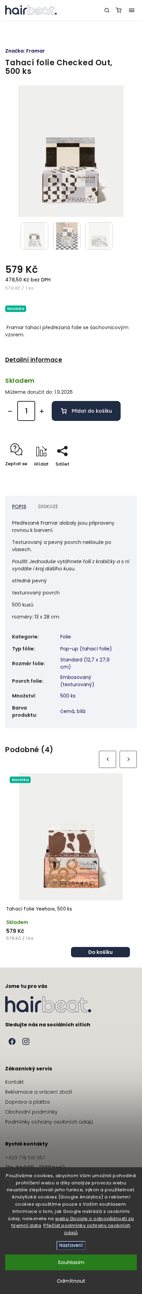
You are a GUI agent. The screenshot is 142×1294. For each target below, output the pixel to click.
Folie (65, 636)
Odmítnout (71, 1280)
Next (128, 759)
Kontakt (14, 1082)
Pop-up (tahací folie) (86, 648)
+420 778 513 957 (25, 1157)
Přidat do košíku (92, 411)
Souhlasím (71, 1262)
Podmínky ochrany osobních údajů (49, 1121)
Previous (107, 759)
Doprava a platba (27, 1101)
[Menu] (132, 10)
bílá (81, 711)
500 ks (67, 695)
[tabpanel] (71, 865)
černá (67, 711)
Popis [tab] (19, 506)
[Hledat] (107, 10)
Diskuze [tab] (48, 506)
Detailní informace (33, 360)
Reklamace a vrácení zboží (38, 1092)
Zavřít (119, 476)
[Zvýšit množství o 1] (42, 411)
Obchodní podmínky (31, 1111)
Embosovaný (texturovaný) (77, 681)
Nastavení (71, 1245)
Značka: (25, 50)
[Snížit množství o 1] (10, 411)
